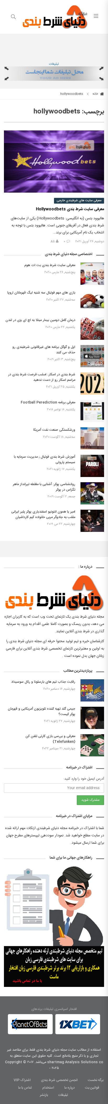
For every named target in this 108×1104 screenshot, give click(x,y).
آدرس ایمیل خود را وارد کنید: (84, 779)
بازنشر (44, 1095)
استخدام (48, 1088)
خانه (96, 93)
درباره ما (69, 1088)
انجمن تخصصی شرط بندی (59, 1080)
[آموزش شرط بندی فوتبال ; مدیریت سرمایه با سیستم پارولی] (92, 466)
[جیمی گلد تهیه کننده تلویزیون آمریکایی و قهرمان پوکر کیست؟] (92, 718)
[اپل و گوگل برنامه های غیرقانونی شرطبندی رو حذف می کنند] (92, 356)
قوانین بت (92, 1088)
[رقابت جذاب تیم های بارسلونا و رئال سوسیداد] (92, 690)
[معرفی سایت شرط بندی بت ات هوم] (92, 274)
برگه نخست (96, 1080)
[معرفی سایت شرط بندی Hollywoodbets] (54, 161)
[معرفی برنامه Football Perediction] (92, 411)
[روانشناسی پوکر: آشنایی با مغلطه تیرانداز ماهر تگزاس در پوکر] (92, 493)
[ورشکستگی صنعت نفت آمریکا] (92, 438)
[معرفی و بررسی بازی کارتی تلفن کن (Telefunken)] (92, 745)
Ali (53, 241)
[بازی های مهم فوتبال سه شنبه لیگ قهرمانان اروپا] (92, 301)
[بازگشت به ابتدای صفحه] (4, 1099)
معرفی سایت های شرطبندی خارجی (79, 200)
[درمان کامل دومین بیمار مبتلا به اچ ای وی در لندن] (92, 329)
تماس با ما (25, 1088)
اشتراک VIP (22, 1080)
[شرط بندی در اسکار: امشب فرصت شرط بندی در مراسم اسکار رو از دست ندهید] (92, 383)
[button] (14, 1024)
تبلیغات (54, 64)
